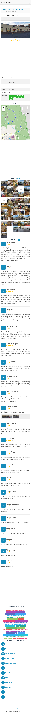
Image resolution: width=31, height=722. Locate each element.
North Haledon (19, 9)
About (7, 708)
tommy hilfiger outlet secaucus (21, 620)
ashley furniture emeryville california (10, 634)
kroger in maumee (9, 624)
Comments (25, 19)
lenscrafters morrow (20, 612)
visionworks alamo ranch (11, 636)
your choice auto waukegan (12, 633)
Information (6, 19)
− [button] (3, 110)
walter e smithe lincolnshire (20, 622)
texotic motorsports (20, 631)
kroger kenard (21, 619)
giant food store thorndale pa (19, 624)
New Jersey (11, 9)
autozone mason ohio (10, 613)
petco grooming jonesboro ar (19, 610)
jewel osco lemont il (21, 636)
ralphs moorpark (9, 610)
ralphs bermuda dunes (11, 612)
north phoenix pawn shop (12, 619)
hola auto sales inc (21, 627)
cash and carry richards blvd (9, 620)
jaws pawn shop (23, 638)
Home (4, 9)
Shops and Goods (7, 2)
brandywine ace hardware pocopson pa (10, 629)
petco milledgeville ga (23, 629)
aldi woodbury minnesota (20, 613)
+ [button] (3, 107)
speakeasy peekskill (21, 617)
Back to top (25, 708)
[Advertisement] (15, 58)
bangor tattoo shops (19, 615)
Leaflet (27, 139)
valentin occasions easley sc (11, 627)
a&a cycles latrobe (11, 615)
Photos (15, 19)
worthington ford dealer (20, 626)
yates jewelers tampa (11, 631)
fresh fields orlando (8, 638)
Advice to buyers (15, 708)
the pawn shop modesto (23, 634)
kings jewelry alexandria (11, 617)
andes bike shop (21, 633)
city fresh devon (16, 638)
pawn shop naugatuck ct (9, 622)
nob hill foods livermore (10, 626)
